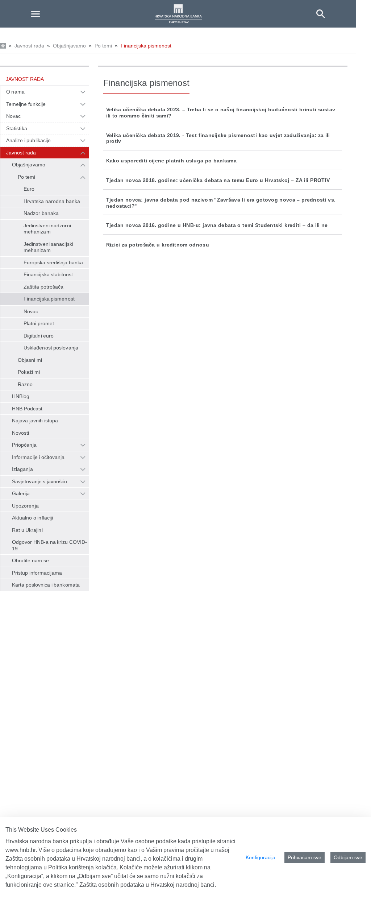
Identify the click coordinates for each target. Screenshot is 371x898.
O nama (15, 92)
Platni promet (39, 323)
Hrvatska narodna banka (52, 201)
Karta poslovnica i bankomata (46, 585)
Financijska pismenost (146, 46)
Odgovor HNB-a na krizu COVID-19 (49, 545)
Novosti (20, 433)
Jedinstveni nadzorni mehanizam (47, 229)
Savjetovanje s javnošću (39, 481)
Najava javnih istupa (35, 420)
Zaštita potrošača (44, 287)
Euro (29, 189)
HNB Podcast (27, 408)
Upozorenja (25, 506)
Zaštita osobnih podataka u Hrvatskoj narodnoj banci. (147, 885)
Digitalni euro (39, 336)
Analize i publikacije (28, 140)
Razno (25, 384)
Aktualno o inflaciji (32, 518)
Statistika (16, 128)
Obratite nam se (30, 560)
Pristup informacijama (37, 573)
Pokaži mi (29, 372)
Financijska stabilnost (48, 274)
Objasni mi (30, 360)
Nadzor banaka (41, 213)
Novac (13, 116)
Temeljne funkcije (26, 104)
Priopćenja (24, 445)
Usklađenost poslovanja (51, 348)
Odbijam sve (348, 857)
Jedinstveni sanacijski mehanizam (48, 247)
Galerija (21, 493)
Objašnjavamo (69, 46)
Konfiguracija (260, 857)
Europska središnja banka (53, 262)
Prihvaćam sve (304, 857)
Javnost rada (29, 46)
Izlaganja (22, 469)
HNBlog (20, 396)
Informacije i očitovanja (38, 457)
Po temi (103, 46)
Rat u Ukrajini (27, 530)
